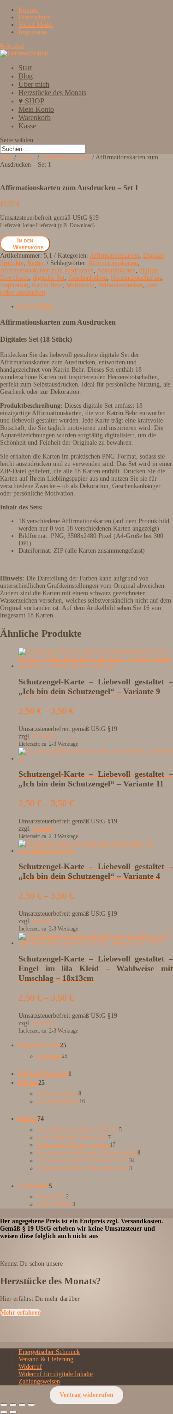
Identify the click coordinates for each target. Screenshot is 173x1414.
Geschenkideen (87, 277)
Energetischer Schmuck (49, 1351)
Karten (27, 157)
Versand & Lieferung (45, 1359)
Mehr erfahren (20, 1312)
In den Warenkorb (28, 244)
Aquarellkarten (116, 270)
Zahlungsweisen (39, 1381)
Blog (25, 76)
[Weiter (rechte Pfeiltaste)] (13, 1412)
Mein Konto (36, 109)
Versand (43, 736)
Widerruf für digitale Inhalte (55, 1374)
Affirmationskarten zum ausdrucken (47, 270)
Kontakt (28, 9)
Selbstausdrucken (120, 285)
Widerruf (30, 1366)
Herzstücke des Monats (52, 93)
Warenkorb (34, 117)
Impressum (32, 32)
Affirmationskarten (65, 157)
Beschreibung (36, 306)
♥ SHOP (31, 101)
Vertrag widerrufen (86, 1395)
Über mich (33, 84)
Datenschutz (34, 17)
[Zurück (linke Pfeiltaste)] (3, 1412)
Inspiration (14, 285)
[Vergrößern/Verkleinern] (3, 1404)
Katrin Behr (47, 285)
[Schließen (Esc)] (31, 1404)
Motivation (80, 285)
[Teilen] (22, 1404)
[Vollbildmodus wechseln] (13, 1404)
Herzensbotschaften (136, 277)
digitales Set (49, 277)
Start (25, 68)
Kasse (27, 126)
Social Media (35, 24)
